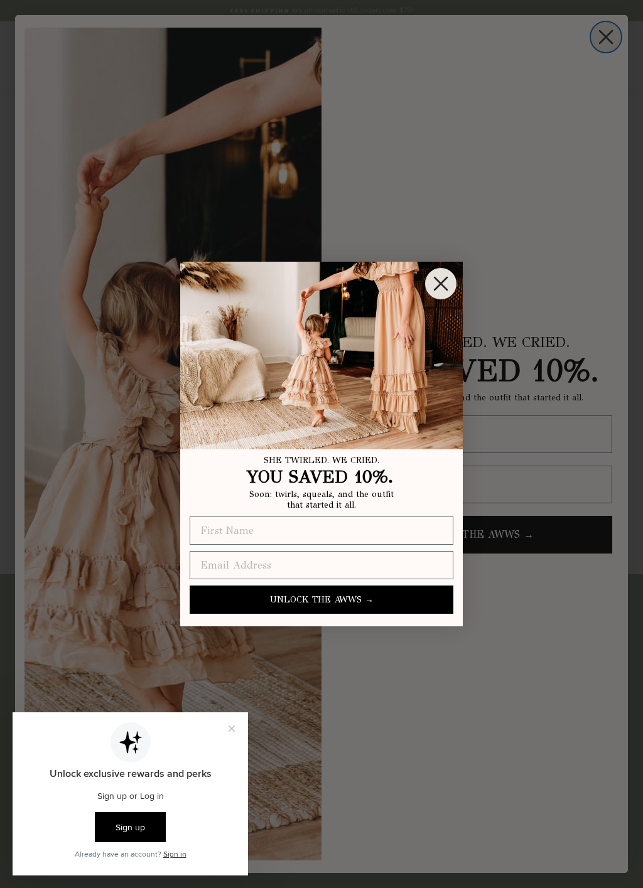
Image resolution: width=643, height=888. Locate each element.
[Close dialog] (441, 283)
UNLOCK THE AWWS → (322, 599)
